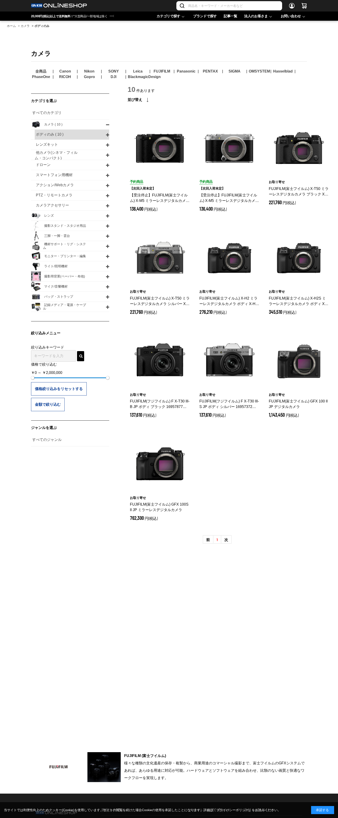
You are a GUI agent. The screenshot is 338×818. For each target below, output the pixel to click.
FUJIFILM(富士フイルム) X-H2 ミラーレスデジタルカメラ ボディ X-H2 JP (228, 301)
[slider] (32, 377)
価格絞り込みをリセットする (59, 389)
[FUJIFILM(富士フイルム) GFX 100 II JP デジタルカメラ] (299, 361)
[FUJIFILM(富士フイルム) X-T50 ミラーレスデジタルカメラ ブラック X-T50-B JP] (299, 149)
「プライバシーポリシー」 (232, 810)
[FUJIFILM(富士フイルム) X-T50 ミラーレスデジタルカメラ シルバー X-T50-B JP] (160, 258)
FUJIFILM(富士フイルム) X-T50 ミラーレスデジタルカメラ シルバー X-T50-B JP (160, 301)
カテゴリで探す (168, 16)
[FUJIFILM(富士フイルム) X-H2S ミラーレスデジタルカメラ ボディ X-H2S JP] (299, 258)
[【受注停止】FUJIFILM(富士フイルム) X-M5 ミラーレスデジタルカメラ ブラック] (160, 149)
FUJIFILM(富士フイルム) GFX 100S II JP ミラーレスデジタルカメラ (159, 507)
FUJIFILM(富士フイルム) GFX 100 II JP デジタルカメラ (298, 404)
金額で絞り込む (48, 404)
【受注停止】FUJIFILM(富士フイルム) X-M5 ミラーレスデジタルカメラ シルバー (229, 198)
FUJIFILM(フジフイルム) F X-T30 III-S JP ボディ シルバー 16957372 (229, 404)
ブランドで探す (205, 16)
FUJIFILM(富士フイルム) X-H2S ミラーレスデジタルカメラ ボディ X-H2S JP (297, 301)
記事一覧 (230, 16)
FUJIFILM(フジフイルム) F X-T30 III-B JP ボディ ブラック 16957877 (160, 404)
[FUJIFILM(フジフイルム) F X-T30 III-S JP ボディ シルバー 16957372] (229, 361)
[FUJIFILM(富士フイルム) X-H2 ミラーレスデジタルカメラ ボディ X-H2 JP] (229, 258)
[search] (80, 356)
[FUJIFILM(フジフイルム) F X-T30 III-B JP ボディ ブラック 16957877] (160, 361)
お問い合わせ (291, 16)
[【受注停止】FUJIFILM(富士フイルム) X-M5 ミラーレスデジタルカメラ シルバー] (229, 149)
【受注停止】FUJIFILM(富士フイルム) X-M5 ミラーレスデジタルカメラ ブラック (159, 198)
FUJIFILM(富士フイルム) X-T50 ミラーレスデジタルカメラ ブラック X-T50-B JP (299, 192)
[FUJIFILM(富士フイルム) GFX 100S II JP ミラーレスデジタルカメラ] (160, 464)
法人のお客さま (256, 16)
